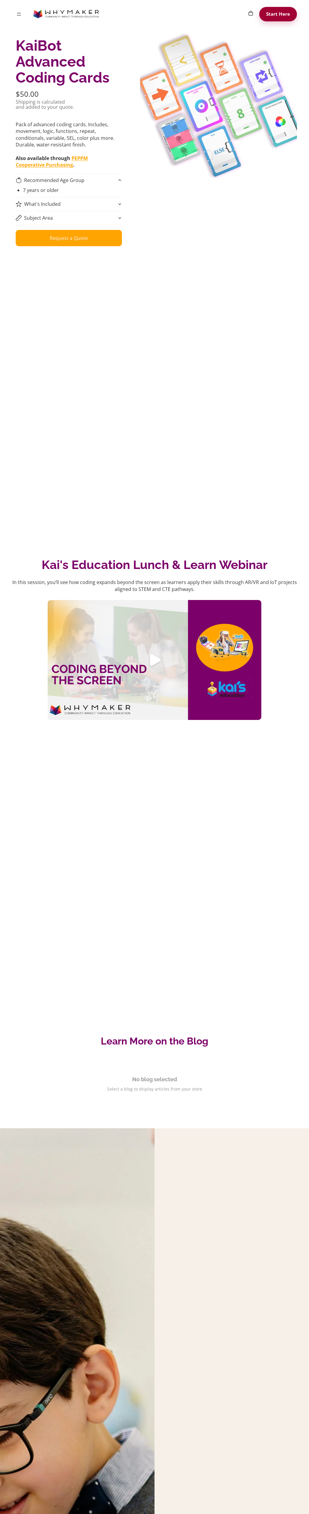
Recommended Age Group (54, 180)
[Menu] (19, 14)
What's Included (42, 204)
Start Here (278, 14)
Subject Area (38, 218)
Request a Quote (69, 238)
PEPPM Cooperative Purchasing (52, 161)
